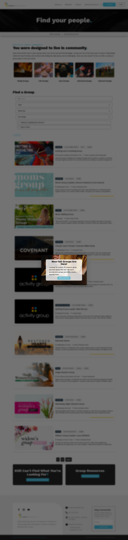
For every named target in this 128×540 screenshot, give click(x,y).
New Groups (64, 278)
